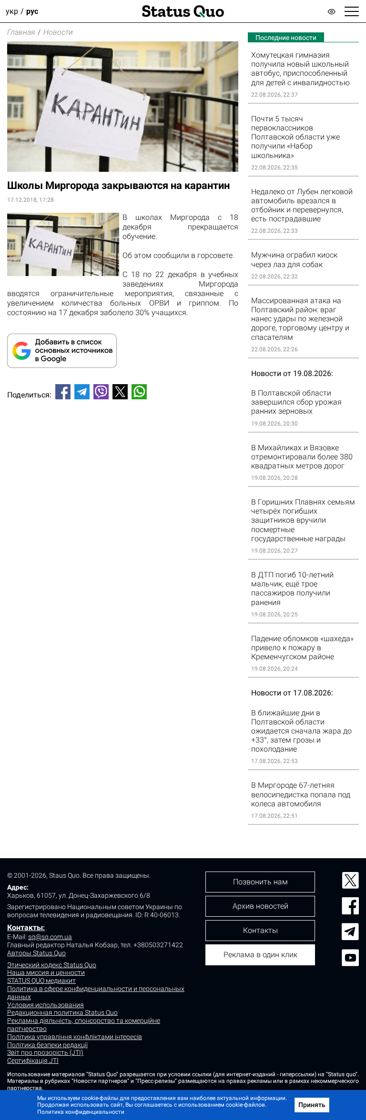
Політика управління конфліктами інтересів (74, 1037)
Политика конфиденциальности (80, 1112)
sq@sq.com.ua (50, 937)
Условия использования (45, 1005)
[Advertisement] (122, 438)
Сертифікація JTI (33, 1060)
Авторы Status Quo (36, 953)
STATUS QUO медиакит (41, 980)
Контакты (25, 927)
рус (32, 11)
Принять (311, 1105)
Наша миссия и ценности (46, 972)
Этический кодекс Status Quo (51, 965)
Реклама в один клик (260, 954)
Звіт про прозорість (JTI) (45, 1052)
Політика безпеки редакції (47, 1045)
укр (12, 11)
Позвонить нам (260, 881)
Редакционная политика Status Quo (62, 1012)
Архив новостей (260, 906)
